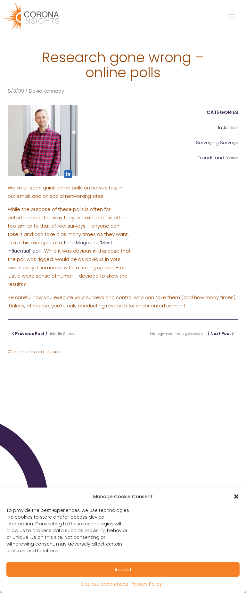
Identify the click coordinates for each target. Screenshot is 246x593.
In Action (228, 127)
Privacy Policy (146, 584)
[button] (236, 496)
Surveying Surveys (217, 142)
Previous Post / (44, 333)
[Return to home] (36, 16)
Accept (123, 569)
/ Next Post (191, 333)
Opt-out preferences (104, 584)
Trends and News (218, 157)
